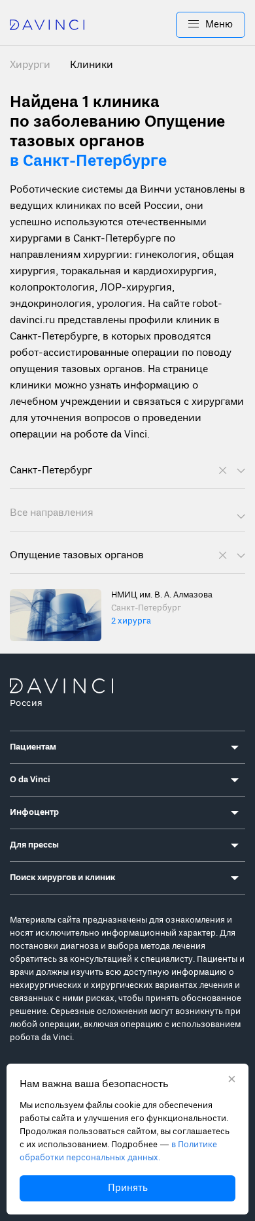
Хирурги (31, 65)
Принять (128, 1188)
